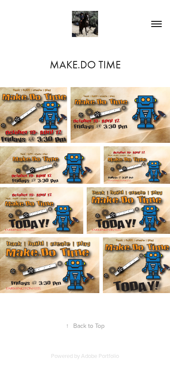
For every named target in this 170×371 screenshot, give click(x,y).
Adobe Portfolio (100, 356)
